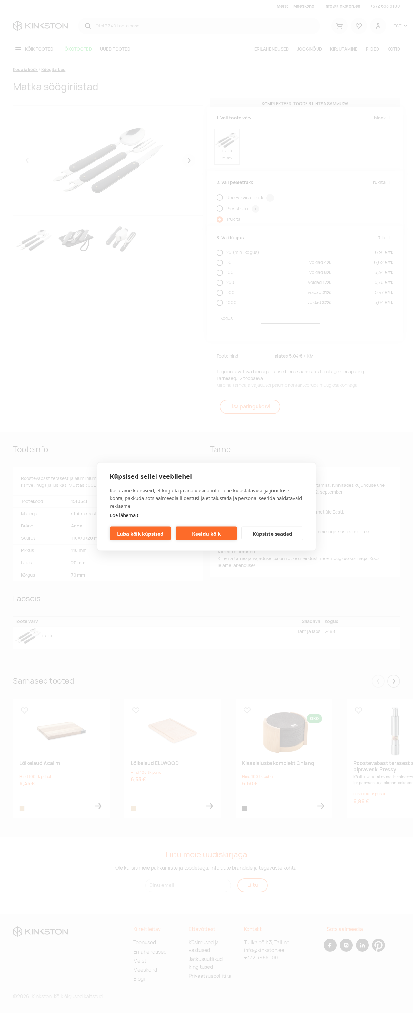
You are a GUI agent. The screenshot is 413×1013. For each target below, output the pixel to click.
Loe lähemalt (124, 515)
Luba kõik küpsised (140, 533)
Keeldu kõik (206, 533)
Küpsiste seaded (272, 533)
